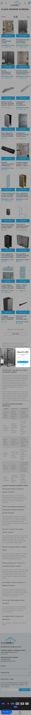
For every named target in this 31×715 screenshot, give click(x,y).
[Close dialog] (29, 349)
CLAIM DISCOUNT (23, 361)
